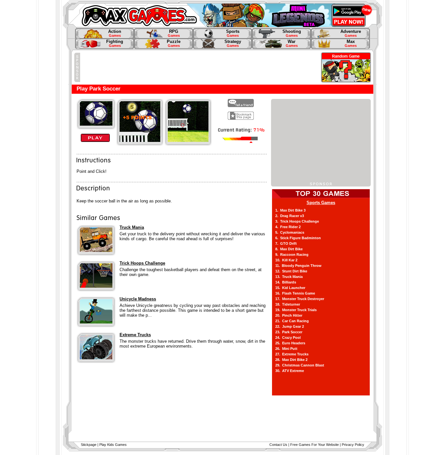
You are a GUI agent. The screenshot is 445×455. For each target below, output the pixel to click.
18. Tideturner (287, 304)
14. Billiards (285, 282)
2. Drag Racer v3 (289, 216)
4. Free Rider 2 (288, 227)
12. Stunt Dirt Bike (291, 271)
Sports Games (321, 202)
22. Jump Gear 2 (289, 326)
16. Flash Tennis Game (295, 293)
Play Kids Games (113, 445)
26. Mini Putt (286, 349)
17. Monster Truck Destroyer (299, 299)
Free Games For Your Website (314, 445)
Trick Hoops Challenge (142, 263)
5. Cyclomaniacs (289, 232)
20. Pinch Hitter (288, 315)
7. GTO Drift (286, 243)
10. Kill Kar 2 (286, 260)
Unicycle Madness (138, 298)
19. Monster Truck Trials (296, 310)
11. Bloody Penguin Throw (298, 266)
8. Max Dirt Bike (289, 249)
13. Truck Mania (289, 277)
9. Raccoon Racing (292, 254)
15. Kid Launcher (290, 288)
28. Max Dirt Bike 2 (291, 360)
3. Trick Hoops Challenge (297, 221)
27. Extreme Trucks (292, 354)
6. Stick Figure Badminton (298, 238)
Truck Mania (132, 227)
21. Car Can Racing (292, 321)
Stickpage (88, 445)
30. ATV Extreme (289, 371)
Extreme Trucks (135, 334)
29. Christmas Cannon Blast (299, 365)
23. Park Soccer (288, 332)
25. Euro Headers (290, 343)
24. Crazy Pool (288, 337)
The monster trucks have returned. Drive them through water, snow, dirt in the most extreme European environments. (192, 344)
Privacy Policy (353, 445)
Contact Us (278, 445)
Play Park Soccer (99, 88)
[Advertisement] (198, 67)
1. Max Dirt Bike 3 (290, 210)
